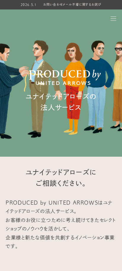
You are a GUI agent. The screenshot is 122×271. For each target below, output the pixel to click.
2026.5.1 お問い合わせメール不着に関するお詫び (61, 5)
